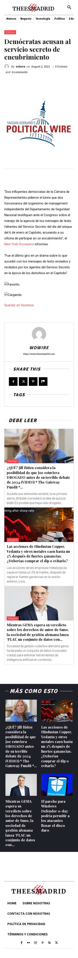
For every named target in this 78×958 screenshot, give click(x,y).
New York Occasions (19, 244)
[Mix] (43, 381)
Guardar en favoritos (19, 305)
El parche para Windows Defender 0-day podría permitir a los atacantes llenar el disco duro (55, 815)
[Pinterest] (33, 381)
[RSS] (49, 943)
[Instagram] (35, 943)
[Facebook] (13, 381)
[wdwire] (7, 66)
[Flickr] (28, 943)
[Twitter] (23, 381)
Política (10, 32)
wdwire (20, 66)
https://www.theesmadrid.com (39, 354)
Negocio (12, 540)
